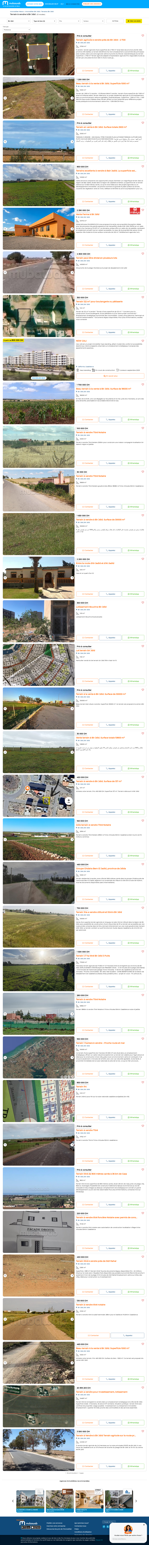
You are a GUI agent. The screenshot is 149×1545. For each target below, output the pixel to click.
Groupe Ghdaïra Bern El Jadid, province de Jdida (101, 868)
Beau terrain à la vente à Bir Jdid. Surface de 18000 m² (103, 389)
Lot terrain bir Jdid (85, 650)
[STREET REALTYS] (98, 1492)
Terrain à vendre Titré (87, 1130)
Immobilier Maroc (17, 11)
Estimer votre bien (34, 4)
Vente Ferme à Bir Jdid (87, 214)
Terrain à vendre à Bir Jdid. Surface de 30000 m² (100, 519)
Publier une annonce (92, 4)
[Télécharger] (31, 1525)
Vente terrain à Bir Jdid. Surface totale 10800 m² (100, 737)
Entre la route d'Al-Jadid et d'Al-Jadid (95, 563)
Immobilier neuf (51, 4)
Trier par (6, 26)
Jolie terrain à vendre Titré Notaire (93, 825)
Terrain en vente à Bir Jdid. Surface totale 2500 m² (101, 127)
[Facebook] (103, 1526)
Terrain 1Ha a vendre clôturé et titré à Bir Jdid (99, 912)
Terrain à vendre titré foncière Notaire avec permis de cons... (106, 1217)
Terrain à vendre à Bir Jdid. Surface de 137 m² (99, 781)
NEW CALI (81, 341)
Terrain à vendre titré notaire (90, 1304)
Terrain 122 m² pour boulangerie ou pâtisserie (99, 301)
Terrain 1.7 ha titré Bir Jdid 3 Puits (93, 956)
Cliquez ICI (99, 1540)
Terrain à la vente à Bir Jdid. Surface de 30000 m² (101, 694)
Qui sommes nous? (81, 1523)
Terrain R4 (81, 1086)
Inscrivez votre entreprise (56, 1526)
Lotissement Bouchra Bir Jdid (91, 607)
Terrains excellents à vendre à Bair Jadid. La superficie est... (106, 170)
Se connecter (73, 4)
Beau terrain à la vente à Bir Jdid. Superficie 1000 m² (102, 83)
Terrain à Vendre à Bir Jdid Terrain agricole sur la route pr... (106, 1435)
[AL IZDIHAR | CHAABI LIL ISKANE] (39, 1492)
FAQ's (76, 1529)
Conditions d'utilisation (83, 1532)
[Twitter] (107, 1526)
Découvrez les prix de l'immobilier (59, 1529)
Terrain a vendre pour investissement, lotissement (101, 1392)
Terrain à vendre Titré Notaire (91, 432)
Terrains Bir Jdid (47, 11)
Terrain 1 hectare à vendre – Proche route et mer (100, 1043)
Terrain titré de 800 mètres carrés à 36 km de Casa (101, 1174)
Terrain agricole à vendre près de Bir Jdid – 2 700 (100, 40)
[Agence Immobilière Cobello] (127, 1492)
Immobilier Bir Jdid (32, 11)
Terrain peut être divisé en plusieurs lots (96, 258)
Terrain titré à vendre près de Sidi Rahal (96, 1261)
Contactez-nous (80, 1526)
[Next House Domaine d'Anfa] (67, 1492)
